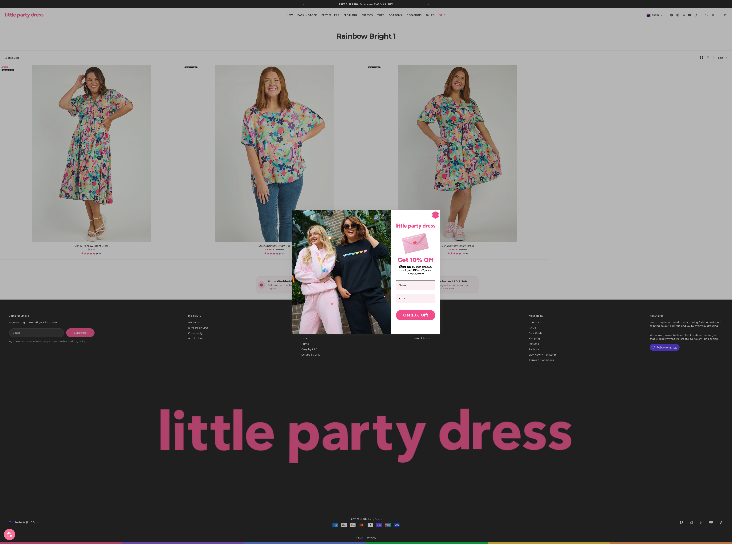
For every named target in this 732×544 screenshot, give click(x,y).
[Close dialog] (435, 215)
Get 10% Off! (415, 315)
